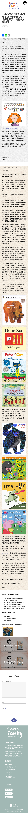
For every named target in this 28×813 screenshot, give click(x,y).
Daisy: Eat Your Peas (11, 128)
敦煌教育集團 (19, 809)
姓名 (3, 702)
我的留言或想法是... (7, 681)
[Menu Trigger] (25, 3)
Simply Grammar (13, 551)
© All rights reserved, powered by (11, 809)
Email (4, 708)
